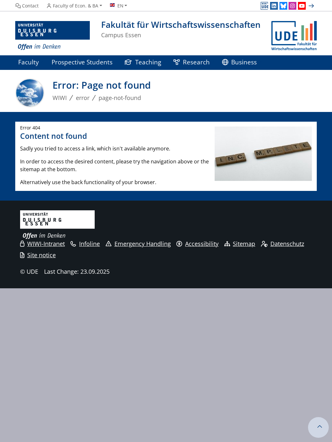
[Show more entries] (312, 6)
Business (244, 62)
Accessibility (202, 244)
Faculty (28, 62)
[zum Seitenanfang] (318, 427)
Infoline (89, 244)
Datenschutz (287, 244)
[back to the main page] (294, 35)
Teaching (148, 62)
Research (196, 62)
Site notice (41, 255)
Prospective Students (82, 62)
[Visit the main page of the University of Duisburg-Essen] (52, 35)
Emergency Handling (142, 244)
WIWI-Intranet (46, 244)
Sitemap (244, 244)
